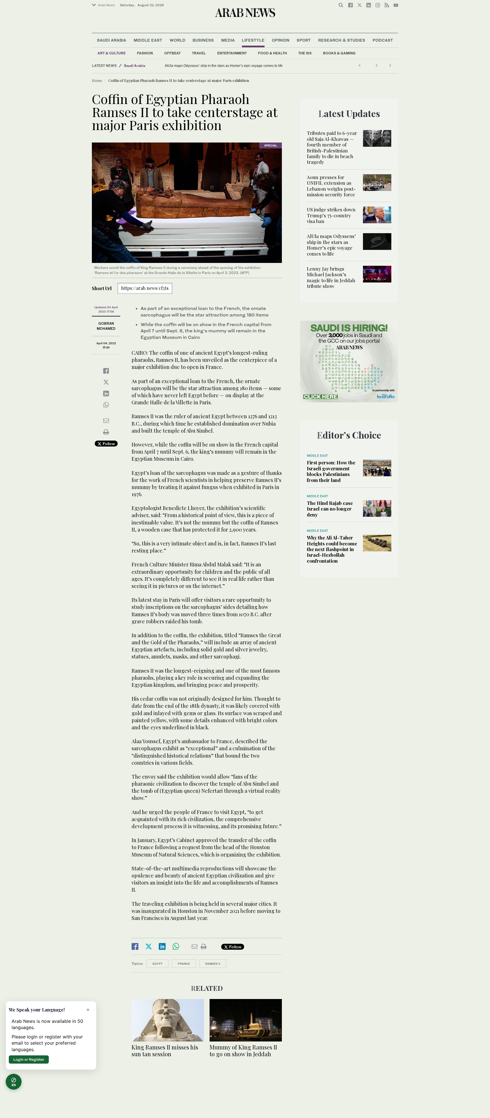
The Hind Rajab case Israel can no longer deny (330, 509)
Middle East (148, 40)
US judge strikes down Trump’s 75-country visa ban (331, 215)
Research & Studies (341, 40)
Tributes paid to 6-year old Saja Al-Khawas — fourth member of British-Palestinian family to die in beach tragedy (332, 147)
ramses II (212, 963)
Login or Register (28, 1059)
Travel (199, 53)
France (184, 963)
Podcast (383, 40)
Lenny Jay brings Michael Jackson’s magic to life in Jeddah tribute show (183, 66)
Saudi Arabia (111, 40)
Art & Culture (112, 53)
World (177, 40)
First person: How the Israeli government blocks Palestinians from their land (331, 471)
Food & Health (272, 53)
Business (203, 40)
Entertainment (232, 53)
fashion (145, 53)
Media (228, 40)
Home (97, 80)
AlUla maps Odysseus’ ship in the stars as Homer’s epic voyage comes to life (267, 66)
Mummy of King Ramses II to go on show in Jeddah (243, 1050)
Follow (108, 443)
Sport (304, 40)
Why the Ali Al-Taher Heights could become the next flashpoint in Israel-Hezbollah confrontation (332, 549)
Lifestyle (253, 40)
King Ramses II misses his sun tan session (165, 1050)
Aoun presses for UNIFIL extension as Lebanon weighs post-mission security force (331, 185)
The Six (305, 53)
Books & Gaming (339, 53)
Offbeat (172, 53)
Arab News (106, 5)
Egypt (157, 963)
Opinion (281, 40)
